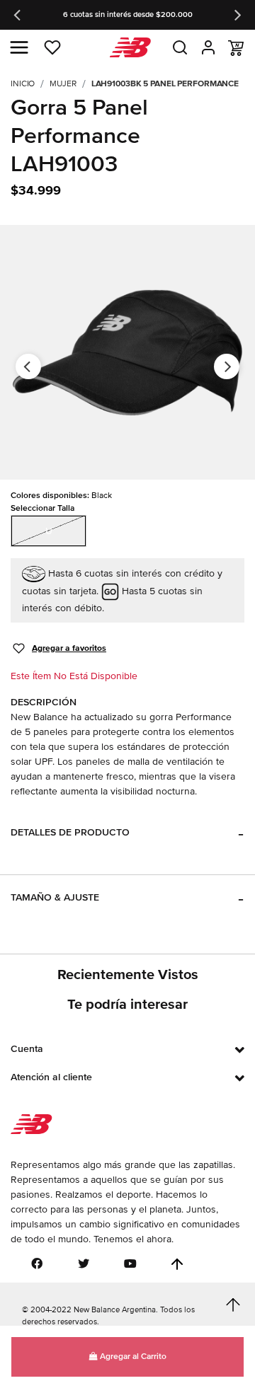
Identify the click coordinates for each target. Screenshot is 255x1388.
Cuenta (27, 1049)
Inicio (23, 84)
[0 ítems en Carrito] (236, 48)
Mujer (63, 84)
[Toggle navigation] (19, 47)
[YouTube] (130, 1263)
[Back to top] (177, 1264)
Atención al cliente (51, 1077)
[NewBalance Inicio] (128, 47)
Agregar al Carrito (132, 1356)
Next (236, 15)
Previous (18, 15)
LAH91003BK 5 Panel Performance (165, 84)
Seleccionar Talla (42, 508)
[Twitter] (83, 1263)
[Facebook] (36, 1263)
